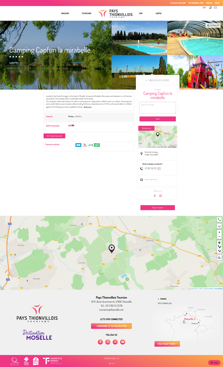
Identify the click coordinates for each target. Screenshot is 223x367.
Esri (196, 289)
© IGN (200, 289)
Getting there (146, 128)
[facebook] (100, 342)
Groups (209, 3)
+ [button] (219, 232)
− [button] (219, 236)
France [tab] (163, 299)
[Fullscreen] (219, 220)
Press (217, 3)
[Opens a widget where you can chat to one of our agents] (214, 363)
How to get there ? (167, 344)
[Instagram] (107, 342)
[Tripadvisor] (115, 342)
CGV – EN (111, 363)
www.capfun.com (151, 179)
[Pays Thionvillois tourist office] (37, 321)
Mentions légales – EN (111, 358)
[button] (210, 7)
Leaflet (192, 289)
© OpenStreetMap (208, 289)
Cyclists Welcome (178, 3)
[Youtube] (122, 342)
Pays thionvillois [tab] (165, 303)
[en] (216, 7)
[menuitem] (65, 13)
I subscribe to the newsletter (111, 326)
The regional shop (196, 3)
